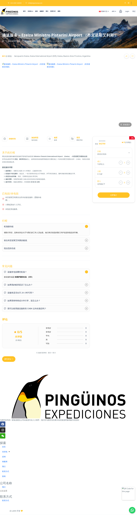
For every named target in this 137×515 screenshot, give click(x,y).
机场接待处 (9, 226)
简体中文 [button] (104, 11)
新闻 (59, 11)
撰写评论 (8, 359)
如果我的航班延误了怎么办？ (20, 284)
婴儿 (99, 181)
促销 (36, 11)
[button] (120, 11)
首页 (24, 11)
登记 (133, 11)
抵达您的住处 (10, 248)
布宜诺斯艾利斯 (14, 41)
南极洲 (42, 11)
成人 (99, 161)
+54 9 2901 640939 (16, 3)
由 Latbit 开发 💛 (16, 511)
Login (127, 11)
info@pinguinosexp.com (35, 3)
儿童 (99, 171)
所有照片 (126, 124)
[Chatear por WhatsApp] (132, 510)
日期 (99, 151)
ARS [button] (113, 11)
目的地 (30, 11)
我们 (47, 11)
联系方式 (53, 11)
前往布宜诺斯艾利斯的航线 (15, 240)
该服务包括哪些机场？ (17, 272)
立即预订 (113, 195)
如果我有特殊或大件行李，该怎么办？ (23, 300)
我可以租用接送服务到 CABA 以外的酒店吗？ (26, 308)
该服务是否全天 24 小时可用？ (20, 292)
